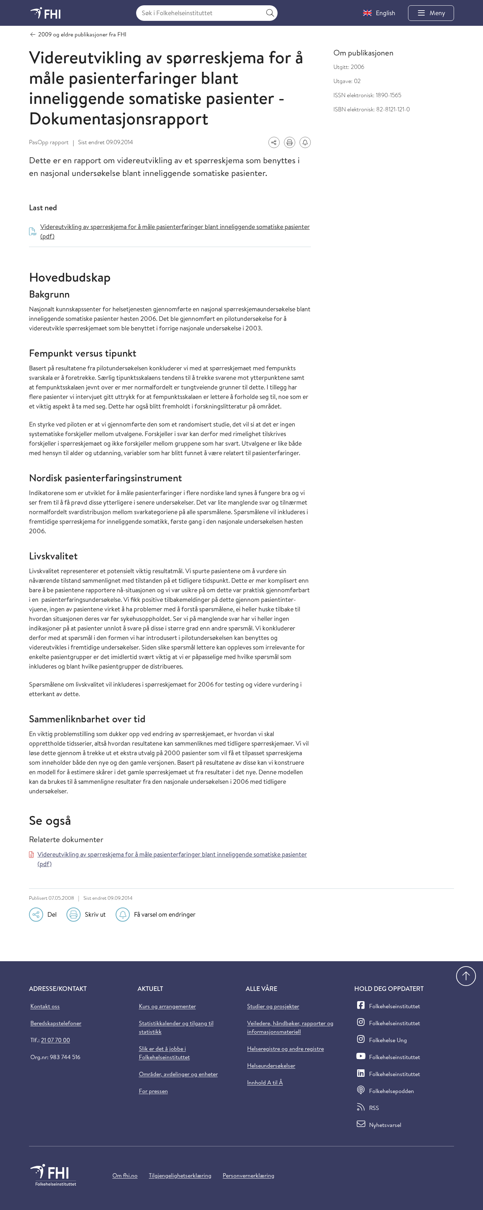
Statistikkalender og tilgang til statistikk (176, 1027)
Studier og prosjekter (273, 1006)
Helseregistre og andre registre (285, 1048)
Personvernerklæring (248, 1175)
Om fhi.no (125, 1175)
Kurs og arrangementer (167, 1006)
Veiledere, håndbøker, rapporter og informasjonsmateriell (290, 1027)
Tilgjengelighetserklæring (180, 1175)
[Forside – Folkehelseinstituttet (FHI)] (45, 13)
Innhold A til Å (265, 1082)
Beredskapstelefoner (55, 1023)
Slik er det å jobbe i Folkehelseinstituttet (164, 1053)
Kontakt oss (45, 1006)
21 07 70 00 (55, 1040)
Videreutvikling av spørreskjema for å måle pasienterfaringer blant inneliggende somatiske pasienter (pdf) (172, 859)
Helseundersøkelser (271, 1065)
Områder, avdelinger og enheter (178, 1074)
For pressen (153, 1091)
